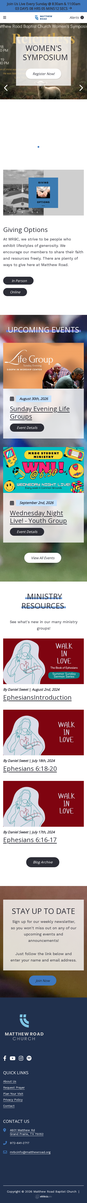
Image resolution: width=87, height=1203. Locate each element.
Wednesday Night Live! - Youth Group (38, 516)
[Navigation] (5, 17)
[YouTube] (12, 1058)
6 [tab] (52, 147)
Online (15, 292)
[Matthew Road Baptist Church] (43, 17)
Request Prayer (14, 1087)
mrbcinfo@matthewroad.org (30, 1152)
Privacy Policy (13, 1099)
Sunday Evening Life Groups (40, 412)
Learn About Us (43, 127)
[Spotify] (29, 1058)
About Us (9, 1081)
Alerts (74, 17)
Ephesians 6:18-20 (30, 768)
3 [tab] (42, 147)
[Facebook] (4, 1058)
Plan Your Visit (13, 1093)
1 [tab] (35, 147)
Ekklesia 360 (43, 1196)
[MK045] (24, 1027)
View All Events (42, 558)
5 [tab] (48, 147)
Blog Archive (43, 862)
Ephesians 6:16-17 (30, 839)
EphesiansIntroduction (37, 697)
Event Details (27, 427)
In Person (19, 280)
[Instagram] (21, 1058)
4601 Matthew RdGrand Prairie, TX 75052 (27, 1132)
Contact (9, 1105)
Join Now (43, 980)
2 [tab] (38, 147)
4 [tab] (45, 147)
